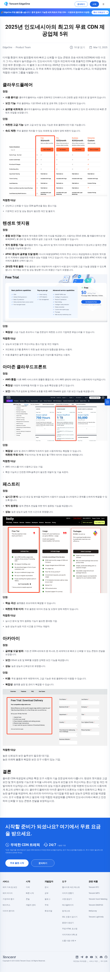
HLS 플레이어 (68, 905)
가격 (28, 887)
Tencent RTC (94, 887)
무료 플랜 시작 (17, 863)
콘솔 (28, 899)
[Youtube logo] (91, 957)
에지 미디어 (7, 893)
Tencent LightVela (96, 917)
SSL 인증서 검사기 (69, 917)
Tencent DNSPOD (96, 905)
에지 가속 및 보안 (10, 887)
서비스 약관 (93, 961)
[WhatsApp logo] (86, 957)
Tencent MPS (94, 893)
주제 (46, 905)
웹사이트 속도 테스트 (71, 887)
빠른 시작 (30, 893)
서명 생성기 (67, 899)
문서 (46, 887)
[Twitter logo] (96, 957)
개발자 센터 (31, 905)
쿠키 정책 (103, 961)
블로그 (47, 899)
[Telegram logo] (81, 957)
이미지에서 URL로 (69, 934)
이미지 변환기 (68, 893)
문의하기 (81, 4)
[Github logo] (106, 957)
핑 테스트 (66, 911)
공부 (46, 893)
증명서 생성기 (68, 923)
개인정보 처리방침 (79, 961)
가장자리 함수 (8, 899)
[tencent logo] (24, 957)
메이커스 (6, 905)
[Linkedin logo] (77, 957)
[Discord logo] (101, 957)
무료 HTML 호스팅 (69, 929)
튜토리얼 (48, 911)
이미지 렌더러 (8, 911)
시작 (94, 4)
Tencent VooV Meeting (98, 899)
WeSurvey (93, 911)
